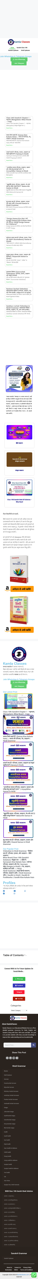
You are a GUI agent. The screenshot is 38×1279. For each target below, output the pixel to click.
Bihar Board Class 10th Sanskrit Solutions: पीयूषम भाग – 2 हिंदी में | (16, 858)
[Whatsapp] (25, 891)
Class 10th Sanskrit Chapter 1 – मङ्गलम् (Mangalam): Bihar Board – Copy (18, 119)
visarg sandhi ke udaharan (10, 1160)
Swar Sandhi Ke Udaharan (10, 1148)
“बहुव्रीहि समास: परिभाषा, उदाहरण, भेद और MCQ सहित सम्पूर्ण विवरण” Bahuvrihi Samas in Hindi (18, 186)
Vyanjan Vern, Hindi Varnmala (11, 1184)
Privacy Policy (27, 1267)
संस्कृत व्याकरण (19, 470)
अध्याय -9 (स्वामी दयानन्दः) (10, 1228)
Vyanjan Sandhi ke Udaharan (11, 1168)
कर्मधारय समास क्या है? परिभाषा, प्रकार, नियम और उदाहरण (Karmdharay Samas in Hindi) (19, 239)
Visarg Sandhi (7, 1156)
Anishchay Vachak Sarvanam (11, 1095)
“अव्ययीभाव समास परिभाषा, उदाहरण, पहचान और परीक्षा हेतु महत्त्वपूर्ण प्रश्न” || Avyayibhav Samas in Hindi (18, 169)
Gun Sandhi (7, 1140)
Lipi (5, 1176)
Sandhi (5, 1132)
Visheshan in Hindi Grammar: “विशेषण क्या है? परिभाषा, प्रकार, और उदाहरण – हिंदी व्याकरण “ (18, 853)
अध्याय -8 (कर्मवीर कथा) (10, 1224)
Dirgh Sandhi (7, 1144)
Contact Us (17, 1267)
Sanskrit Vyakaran (13, 50)
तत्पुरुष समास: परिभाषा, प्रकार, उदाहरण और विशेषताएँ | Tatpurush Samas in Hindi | (18, 256)
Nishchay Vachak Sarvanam (11, 1091)
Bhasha (6, 1071)
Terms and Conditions (26, 1270)
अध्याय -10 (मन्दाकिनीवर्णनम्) (11, 1232)
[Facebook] (4, 891)
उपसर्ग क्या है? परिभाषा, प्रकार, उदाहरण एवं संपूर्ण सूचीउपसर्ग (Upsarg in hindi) (18, 153)
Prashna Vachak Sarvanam (11, 1099)
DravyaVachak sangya (9, 1124)
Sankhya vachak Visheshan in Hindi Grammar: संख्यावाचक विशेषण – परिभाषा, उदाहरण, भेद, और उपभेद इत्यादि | (18, 308)
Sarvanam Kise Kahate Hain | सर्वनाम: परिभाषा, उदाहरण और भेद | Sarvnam (17, 863)
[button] (7, 1058)
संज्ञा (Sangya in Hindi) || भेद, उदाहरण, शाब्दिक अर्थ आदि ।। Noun (16, 867)
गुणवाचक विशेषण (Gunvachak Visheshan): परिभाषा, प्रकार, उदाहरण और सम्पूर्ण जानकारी (18, 273)
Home (12, 47)
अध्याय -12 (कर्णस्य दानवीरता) (11, 1240)
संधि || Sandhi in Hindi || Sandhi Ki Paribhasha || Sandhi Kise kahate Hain (18, 876)
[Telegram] (4, 894)
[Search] (33, 1045)
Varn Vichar (7, 1180)
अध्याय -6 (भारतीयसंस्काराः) (10, 1216)
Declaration (8, 1270)
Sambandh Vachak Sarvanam (11, 1103)
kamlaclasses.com (23, 1274)
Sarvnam (6, 1079)
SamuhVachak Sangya (9, 1119)
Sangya (6, 1107)
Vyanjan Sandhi (8, 1164)
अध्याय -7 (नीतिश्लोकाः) (9, 1220)
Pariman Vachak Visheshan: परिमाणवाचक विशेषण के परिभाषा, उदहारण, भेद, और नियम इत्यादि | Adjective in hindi (18, 290)
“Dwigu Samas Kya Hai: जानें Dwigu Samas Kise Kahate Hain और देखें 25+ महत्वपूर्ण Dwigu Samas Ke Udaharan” (18, 221)
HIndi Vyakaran (25, 50)
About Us (9, 1267)
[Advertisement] (19, 19)
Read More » (9, 128)
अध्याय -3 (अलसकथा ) (9, 1204)
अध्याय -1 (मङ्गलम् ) (9, 1196)
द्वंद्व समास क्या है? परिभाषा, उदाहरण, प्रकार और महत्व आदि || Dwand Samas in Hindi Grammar (18, 203)
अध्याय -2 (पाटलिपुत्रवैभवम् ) (11, 1200)
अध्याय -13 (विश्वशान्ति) (9, 1245)
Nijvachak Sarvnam (9, 1087)
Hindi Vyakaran (8, 1075)
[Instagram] (14, 894)
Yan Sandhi (7, 1172)
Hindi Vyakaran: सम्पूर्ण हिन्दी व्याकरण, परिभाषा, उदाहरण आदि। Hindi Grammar (17, 872)
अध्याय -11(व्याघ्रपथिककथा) (11, 1236)
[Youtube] (15, 891)
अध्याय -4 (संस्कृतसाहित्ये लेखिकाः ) (12, 1208)
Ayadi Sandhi (7, 1136)
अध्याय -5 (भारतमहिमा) (9, 1212)
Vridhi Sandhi (7, 1152)
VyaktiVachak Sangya (9, 1115)
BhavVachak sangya (9, 1128)
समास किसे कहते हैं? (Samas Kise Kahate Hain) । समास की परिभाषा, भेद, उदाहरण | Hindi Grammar (18, 137)
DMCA (16, 1270)
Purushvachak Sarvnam (10, 1083)
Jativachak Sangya (9, 1111)
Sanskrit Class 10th (22, 47)
